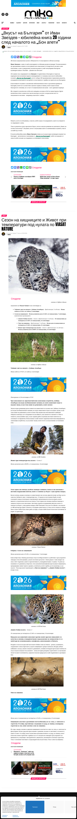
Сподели (37, 57)
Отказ (54, 807)
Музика (12, 23)
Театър (58, 23)
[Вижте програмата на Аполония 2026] (38, 6)
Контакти (64, 23)
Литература (32, 23)
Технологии (51, 23)
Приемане (35, 807)
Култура (25, 23)
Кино (38, 23)
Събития (18, 23)
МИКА (9, 47)
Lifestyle (44, 23)
